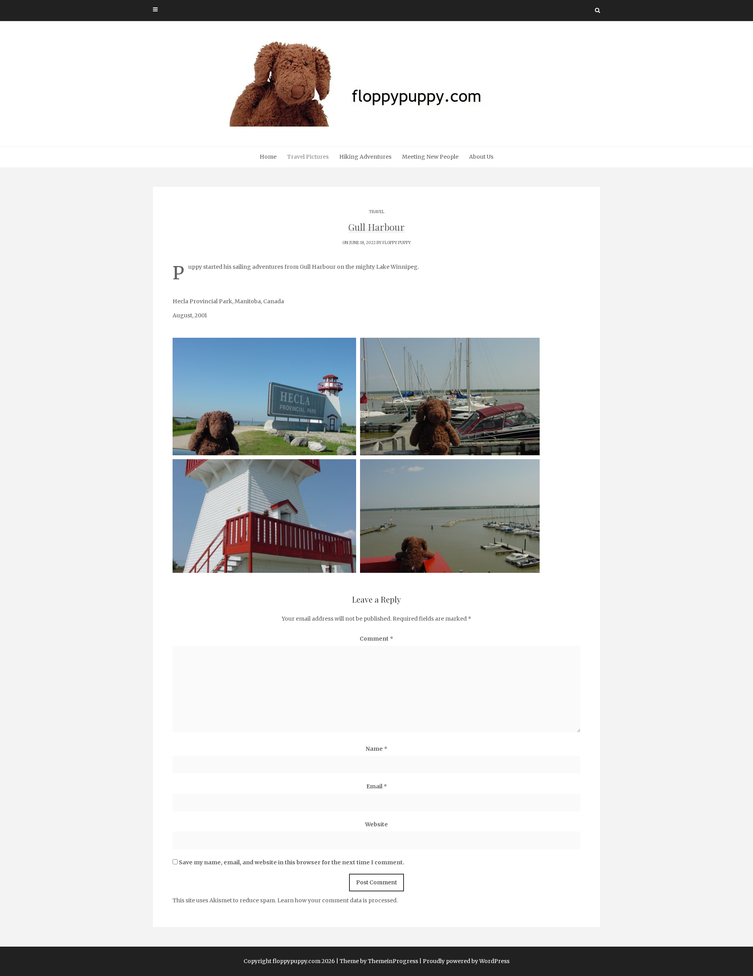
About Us (481, 156)
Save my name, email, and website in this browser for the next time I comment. (291, 862)
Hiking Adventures (365, 156)
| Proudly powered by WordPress (464, 961)
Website (376, 824)
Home (268, 156)
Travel (376, 211)
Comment (376, 638)
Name (376, 748)
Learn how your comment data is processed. (337, 900)
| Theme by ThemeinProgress (377, 961)
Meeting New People (430, 156)
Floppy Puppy (396, 242)
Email (376, 786)
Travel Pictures (308, 156)
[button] (264, 396)
